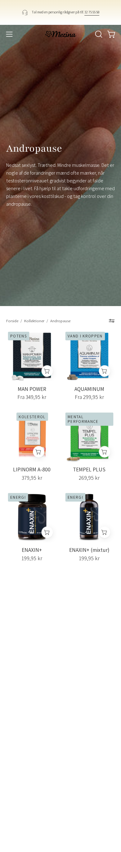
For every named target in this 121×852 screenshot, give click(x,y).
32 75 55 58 (91, 12)
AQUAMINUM (89, 389)
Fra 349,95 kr (31, 397)
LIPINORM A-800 (32, 469)
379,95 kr (32, 478)
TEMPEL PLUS (89, 469)
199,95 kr (31, 558)
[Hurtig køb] (47, 371)
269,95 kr (89, 478)
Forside (12, 320)
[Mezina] (60, 34)
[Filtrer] (111, 321)
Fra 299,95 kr (89, 397)
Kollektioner (34, 320)
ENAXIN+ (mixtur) (89, 550)
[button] (98, 34)
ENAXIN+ (32, 550)
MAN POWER (32, 389)
